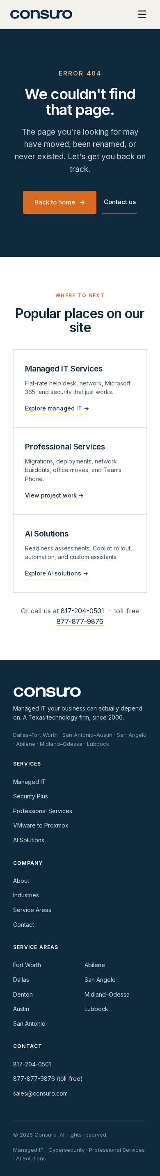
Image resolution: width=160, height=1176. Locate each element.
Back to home (59, 202)
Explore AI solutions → (56, 573)
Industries (26, 895)
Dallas (21, 979)
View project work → (54, 495)
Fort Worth (27, 964)
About (21, 880)
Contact (23, 924)
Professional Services (42, 810)
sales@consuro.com (40, 1093)
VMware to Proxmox (41, 825)
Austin (21, 1008)
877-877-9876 (80, 621)
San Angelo (100, 979)
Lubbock (96, 1008)
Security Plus (30, 796)
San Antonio (29, 1023)
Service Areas (32, 909)
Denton (23, 994)
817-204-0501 (82, 611)
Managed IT (29, 781)
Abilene (95, 964)
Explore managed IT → (57, 408)
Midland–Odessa (107, 994)
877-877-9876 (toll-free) (48, 1078)
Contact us (120, 202)
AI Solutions (28, 840)
